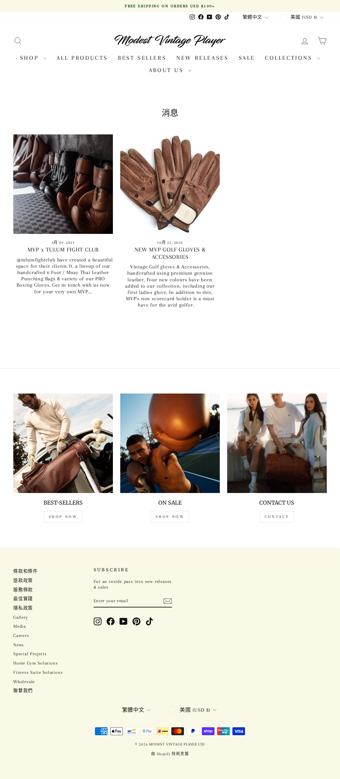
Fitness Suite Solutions (38, 672)
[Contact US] (277, 443)
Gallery (20, 617)
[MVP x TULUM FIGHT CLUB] (63, 184)
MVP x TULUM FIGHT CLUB (63, 249)
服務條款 (23, 589)
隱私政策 (23, 607)
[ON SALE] (170, 443)
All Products (82, 57)
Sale (247, 57)
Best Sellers (142, 57)
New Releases (202, 57)
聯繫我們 (23, 690)
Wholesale (24, 681)
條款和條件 (25, 571)
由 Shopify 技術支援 (170, 754)
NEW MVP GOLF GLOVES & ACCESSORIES (170, 253)
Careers (21, 635)
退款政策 (23, 580)
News (18, 644)
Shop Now (63, 517)
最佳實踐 (23, 598)
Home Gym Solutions (35, 663)
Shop (31, 57)
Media (19, 626)
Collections (290, 57)
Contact (277, 517)
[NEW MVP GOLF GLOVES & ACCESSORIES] (170, 184)
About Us (167, 70)
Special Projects (30, 653)
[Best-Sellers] (63, 443)
